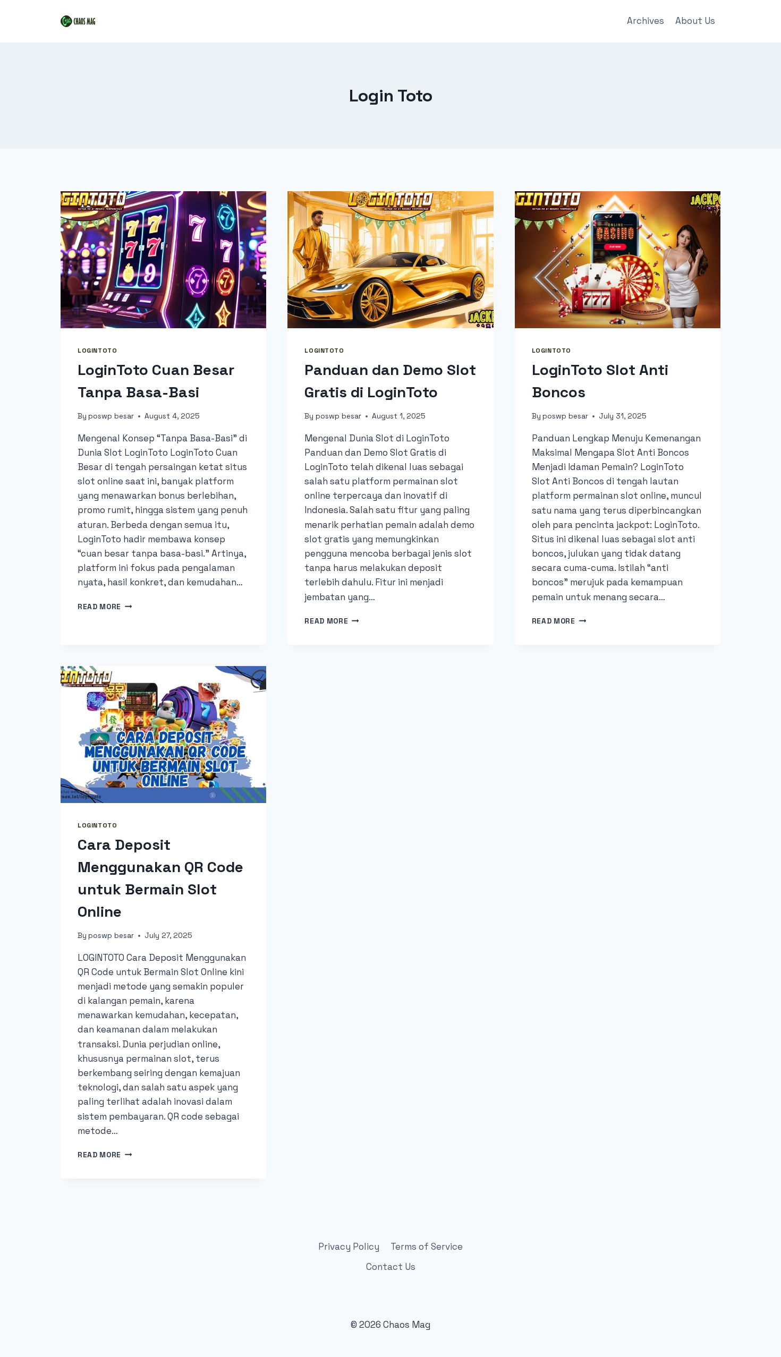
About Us (695, 21)
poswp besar (111, 416)
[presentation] (163, 259)
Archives (645, 21)
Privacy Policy (348, 1246)
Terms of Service (426, 1246)
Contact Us (390, 1267)
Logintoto (97, 350)
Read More (105, 606)
